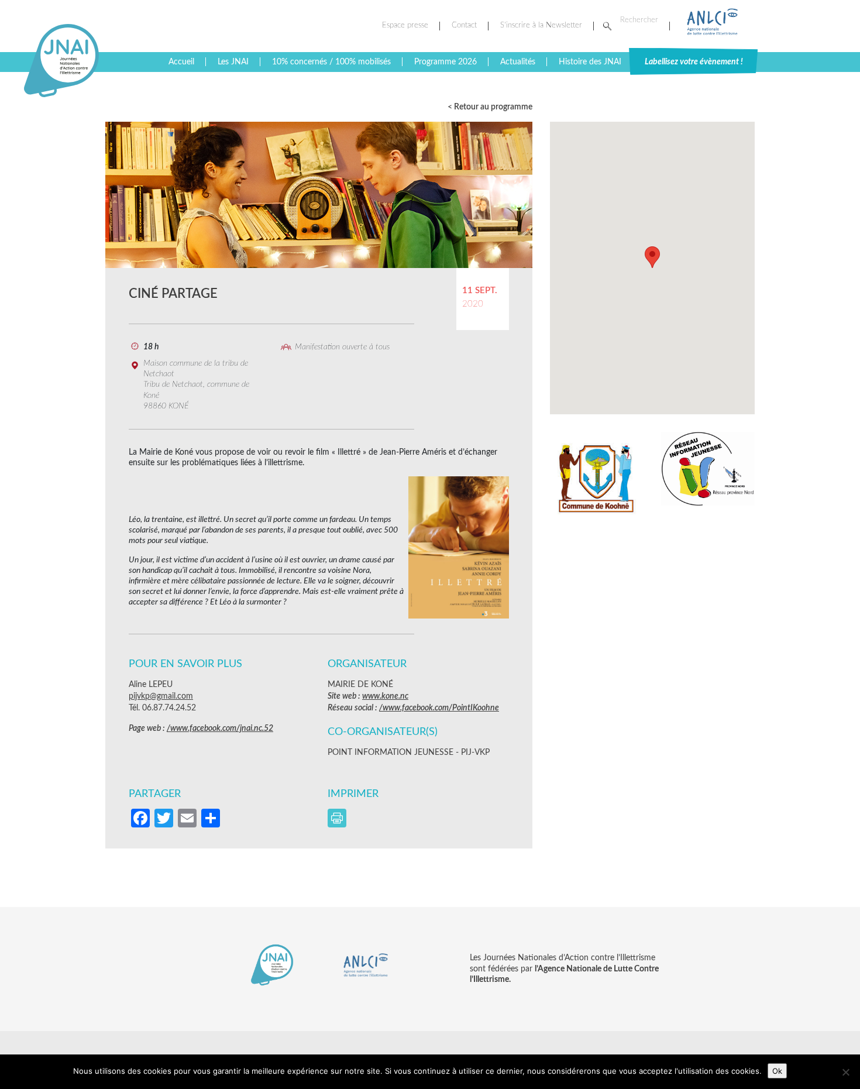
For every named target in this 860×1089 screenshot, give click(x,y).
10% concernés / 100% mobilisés (331, 62)
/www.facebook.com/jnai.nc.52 (220, 728)
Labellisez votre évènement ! (694, 62)
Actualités (517, 62)
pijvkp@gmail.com (161, 696)
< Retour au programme (490, 107)
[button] (652, 257)
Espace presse (405, 25)
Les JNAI (233, 62)
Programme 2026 (445, 62)
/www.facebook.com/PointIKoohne (439, 708)
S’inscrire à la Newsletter (541, 25)
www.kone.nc (385, 696)
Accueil (181, 62)
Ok (777, 1071)
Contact (464, 25)
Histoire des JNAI (590, 62)
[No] (845, 1072)
